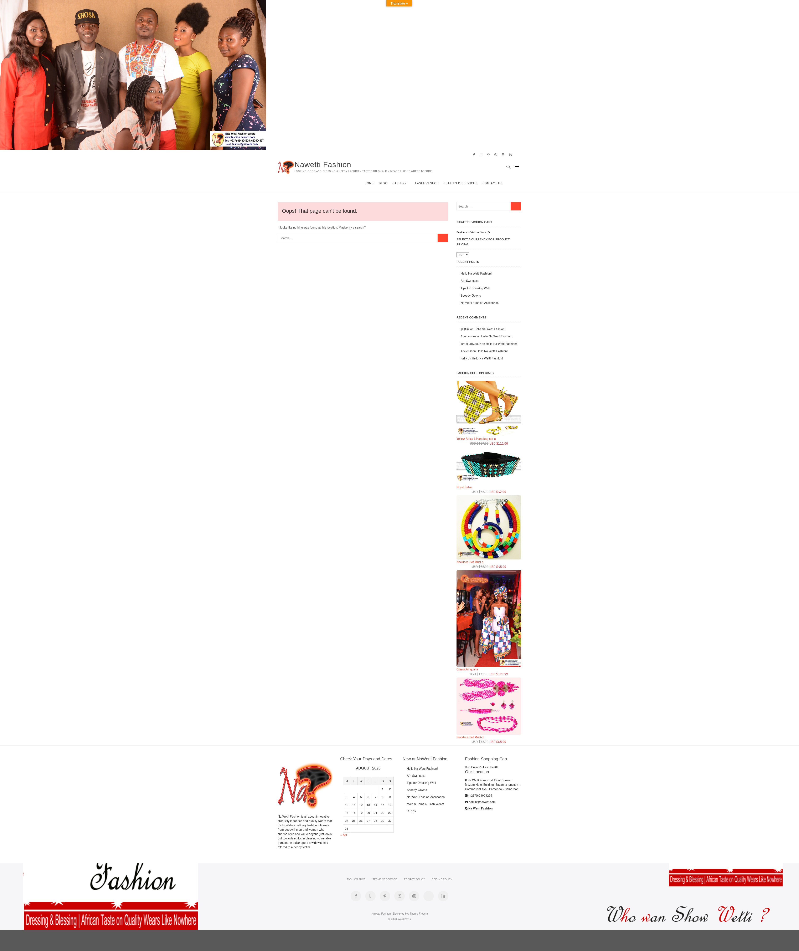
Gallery (399, 183)
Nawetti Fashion (322, 164)
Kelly (464, 358)
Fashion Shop (427, 183)
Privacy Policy (414, 879)
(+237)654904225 (480, 795)
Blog (383, 183)
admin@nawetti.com (482, 802)
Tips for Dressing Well (475, 288)
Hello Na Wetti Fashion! (476, 273)
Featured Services (461, 183)
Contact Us (492, 183)
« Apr (343, 835)
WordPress (404, 919)
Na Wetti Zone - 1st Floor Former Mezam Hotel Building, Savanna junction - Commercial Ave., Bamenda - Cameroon (492, 784)
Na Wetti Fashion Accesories (480, 303)
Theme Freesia (419, 913)
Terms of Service (385, 879)
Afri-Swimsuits (470, 280)
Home (369, 183)
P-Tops (411, 811)
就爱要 (465, 329)
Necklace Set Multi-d (470, 737)
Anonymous (468, 336)
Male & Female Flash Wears (425, 804)
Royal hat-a (464, 487)
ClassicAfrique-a (467, 669)
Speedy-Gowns (471, 295)
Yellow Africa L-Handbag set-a (476, 438)
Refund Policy (442, 879)
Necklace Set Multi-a (470, 562)
